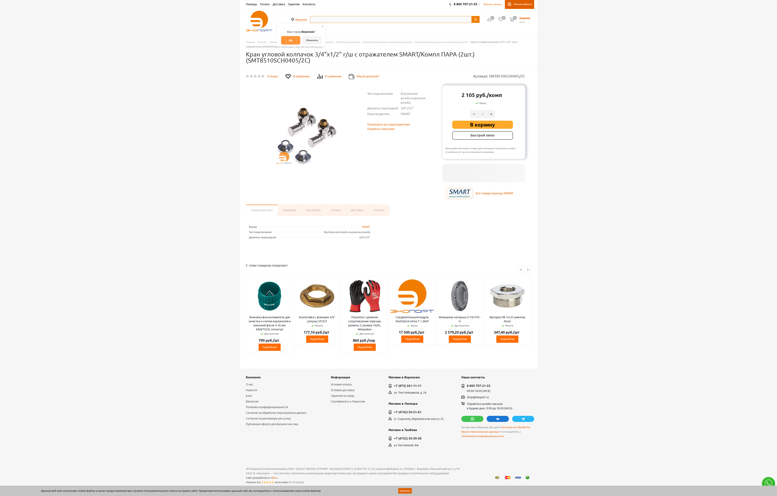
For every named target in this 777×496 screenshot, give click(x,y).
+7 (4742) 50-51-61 (407, 412)
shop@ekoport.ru (478, 397)
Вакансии (252, 401)
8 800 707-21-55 (478, 386)
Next (527, 270)
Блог (249, 395)
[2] (252, 76)
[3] (255, 76)
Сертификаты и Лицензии (348, 401)
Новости (251, 390)
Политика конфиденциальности (267, 407)
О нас (249, 384)
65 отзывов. (296, 482)
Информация (340, 377)
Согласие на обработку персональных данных (276, 412)
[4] (259, 76)
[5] (263, 76)
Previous (521, 270)
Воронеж (301, 19)
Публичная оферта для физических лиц (272, 424)
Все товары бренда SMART (494, 193)
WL (274, 477)
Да (290, 40)
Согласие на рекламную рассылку (268, 418)
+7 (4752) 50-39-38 (407, 438)
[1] (248, 76)
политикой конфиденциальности (482, 436)
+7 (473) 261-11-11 (407, 386)
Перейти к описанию (381, 129)
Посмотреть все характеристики (388, 124)
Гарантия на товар (342, 395)
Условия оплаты (341, 384)
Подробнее (269, 347)
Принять (405, 490)
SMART (366, 226)
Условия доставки (343, 390)
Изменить (312, 40)
